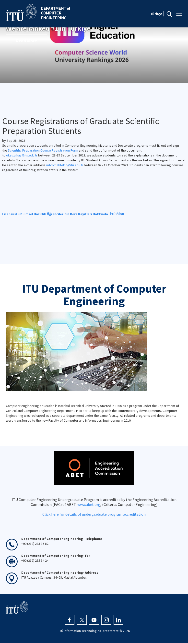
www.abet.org (88, 504)
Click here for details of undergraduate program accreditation (94, 514)
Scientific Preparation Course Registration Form (43, 150)
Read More (26, 41)
